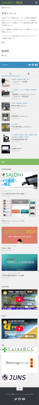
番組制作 (25, 103)
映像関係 (19, 79)
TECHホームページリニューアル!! (13, 221)
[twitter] (29, 65)
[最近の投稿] (11, 74)
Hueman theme (29, 394)
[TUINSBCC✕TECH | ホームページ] (15, 2)
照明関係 (30, 135)
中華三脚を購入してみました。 (22, 127)
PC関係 (13, 103)
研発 (19, 273)
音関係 (26, 137)
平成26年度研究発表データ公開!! (13, 275)
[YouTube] (36, 65)
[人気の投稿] (29, 74)
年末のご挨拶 (6, 248)
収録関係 (13, 79)
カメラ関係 (14, 90)
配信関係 (14, 137)
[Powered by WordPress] (13, 394)
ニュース (21, 90)
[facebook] (33, 65)
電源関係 (20, 137)
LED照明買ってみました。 (20, 116)
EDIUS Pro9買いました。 (19, 106)
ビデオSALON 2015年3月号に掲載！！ (14, 194)
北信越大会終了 (16, 148)
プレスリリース (6, 191)
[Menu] (36, 2)
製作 (28, 79)
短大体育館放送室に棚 (19, 139)
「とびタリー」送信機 (19, 82)
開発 (12, 92)
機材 (25, 79)
